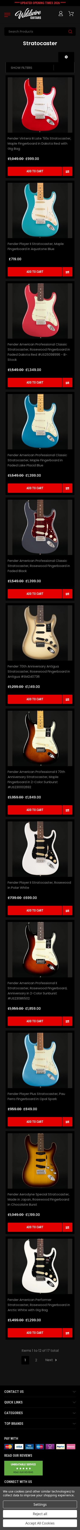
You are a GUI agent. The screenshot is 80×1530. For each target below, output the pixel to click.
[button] (66, 57)
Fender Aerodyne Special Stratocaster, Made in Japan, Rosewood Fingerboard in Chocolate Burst (38, 1199)
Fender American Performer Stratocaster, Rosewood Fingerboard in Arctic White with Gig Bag (39, 1304)
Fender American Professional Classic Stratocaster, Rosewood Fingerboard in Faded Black (39, 565)
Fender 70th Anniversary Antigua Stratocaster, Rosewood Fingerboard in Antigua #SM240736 (39, 671)
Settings (40, 1504)
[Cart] (72, 14)
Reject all (40, 1513)
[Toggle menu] (6, 15)
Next (49, 1360)
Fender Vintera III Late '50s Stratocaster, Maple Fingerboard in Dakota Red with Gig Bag (39, 143)
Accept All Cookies (40, 1523)
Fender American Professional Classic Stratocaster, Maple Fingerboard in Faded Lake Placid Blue (37, 460)
